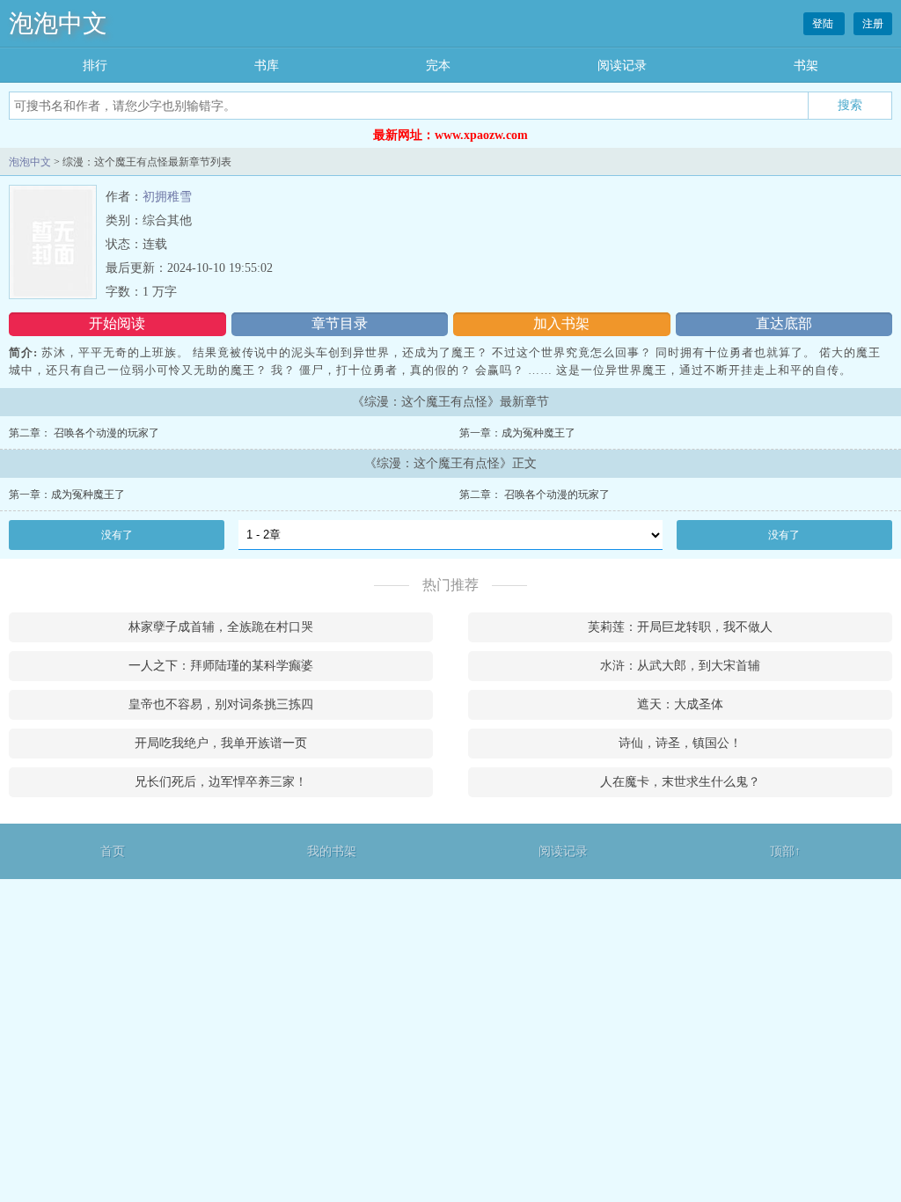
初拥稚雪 (167, 196)
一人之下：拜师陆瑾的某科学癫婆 (220, 665)
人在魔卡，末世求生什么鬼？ (680, 781)
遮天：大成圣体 (680, 704)
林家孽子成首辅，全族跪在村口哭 (220, 627)
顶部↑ (785, 851)
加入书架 (561, 323)
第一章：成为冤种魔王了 (517, 433)
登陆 (824, 24)
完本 (438, 65)
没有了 (117, 535)
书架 (806, 65)
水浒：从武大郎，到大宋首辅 (680, 665)
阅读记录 (622, 65)
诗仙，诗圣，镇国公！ (680, 743)
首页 (112, 851)
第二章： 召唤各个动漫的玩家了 (84, 433)
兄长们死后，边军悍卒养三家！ (221, 781)
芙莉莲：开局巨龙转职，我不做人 (680, 627)
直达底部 (784, 323)
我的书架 (331, 851)
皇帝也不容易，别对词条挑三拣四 (220, 704)
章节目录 (339, 323)
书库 (266, 65)
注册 (872, 24)
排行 (95, 65)
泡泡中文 (58, 23)
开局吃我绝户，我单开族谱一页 (221, 743)
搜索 (850, 105)
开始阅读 (117, 323)
